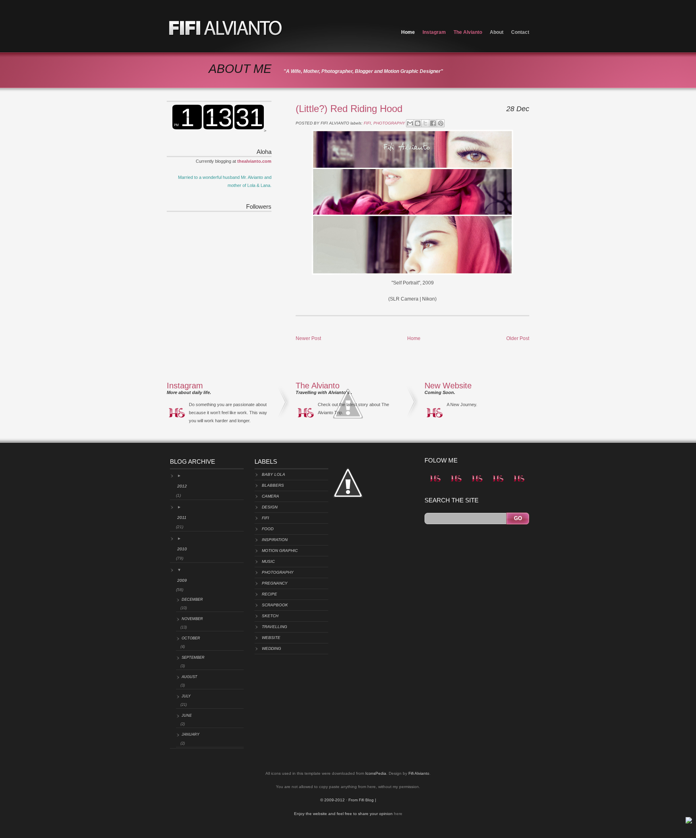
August (189, 677)
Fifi (367, 123)
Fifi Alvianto (418, 773)
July (186, 696)
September (193, 657)
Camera (270, 496)
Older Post (517, 338)
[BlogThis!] (418, 123)
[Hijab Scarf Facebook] (476, 483)
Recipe (269, 594)
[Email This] (410, 123)
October (191, 638)
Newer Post (308, 338)
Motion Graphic (280, 550)
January (190, 734)
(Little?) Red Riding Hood (349, 108)
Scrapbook (275, 605)
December (192, 599)
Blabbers (273, 485)
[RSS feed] (518, 483)
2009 (182, 580)
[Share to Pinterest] (441, 123)
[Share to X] (425, 123)
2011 (181, 517)
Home (408, 32)
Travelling (274, 626)
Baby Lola (273, 474)
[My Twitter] (435, 483)
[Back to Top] (689, 822)
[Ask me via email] (456, 483)
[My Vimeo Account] (497, 483)
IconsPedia (375, 773)
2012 (182, 486)
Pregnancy (275, 583)
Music (268, 561)
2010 (182, 549)
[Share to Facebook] (433, 123)
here (398, 813)
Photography (389, 123)
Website (271, 637)
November (192, 619)
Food (267, 529)
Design (270, 507)
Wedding (271, 648)
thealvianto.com (254, 161)
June (187, 716)
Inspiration (275, 539)
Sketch (270, 616)
